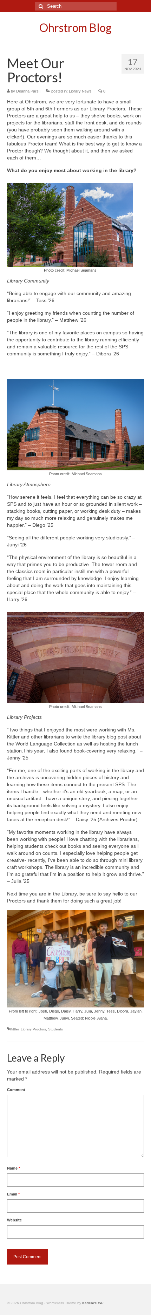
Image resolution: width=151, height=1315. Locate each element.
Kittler (14, 1029)
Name (13, 1168)
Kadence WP (93, 1303)
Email (13, 1194)
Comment (16, 1090)
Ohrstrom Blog (75, 27)
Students (55, 1029)
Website (14, 1220)
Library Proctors (33, 1029)
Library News (80, 91)
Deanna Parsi (27, 91)
